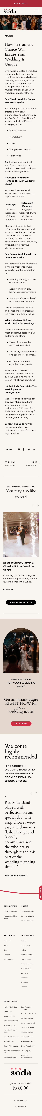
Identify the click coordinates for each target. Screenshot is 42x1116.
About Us (7, 941)
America (24, 977)
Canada (24, 987)
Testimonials (8, 959)
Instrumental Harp (11, 1021)
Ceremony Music (27, 916)
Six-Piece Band (27, 1037)
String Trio (8, 1011)
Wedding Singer (10, 1057)
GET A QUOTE (21, 724)
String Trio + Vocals (11, 1046)
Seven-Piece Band (28, 1041)
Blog (5, 950)
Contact (7, 955)
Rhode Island (26, 968)
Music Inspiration (10, 911)
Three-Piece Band (28, 1023)
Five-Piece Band (27, 1032)
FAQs (6, 945)
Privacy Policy (20, 1106)
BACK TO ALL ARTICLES (21, 602)
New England (26, 959)
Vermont (24, 973)
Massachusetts (26, 955)
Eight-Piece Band (28, 1046)
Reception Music (27, 911)
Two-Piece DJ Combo (29, 1014)
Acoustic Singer (10, 1025)
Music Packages (27, 921)
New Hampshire (27, 964)
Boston (23, 941)
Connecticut (25, 945)
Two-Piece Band (27, 1018)
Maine (23, 950)
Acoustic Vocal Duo (11, 1037)
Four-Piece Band (27, 1028)
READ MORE (8, 589)
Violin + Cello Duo (10, 1007)
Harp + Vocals (9, 1041)
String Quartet (9, 1016)
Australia (24, 982)
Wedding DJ (26, 1051)
